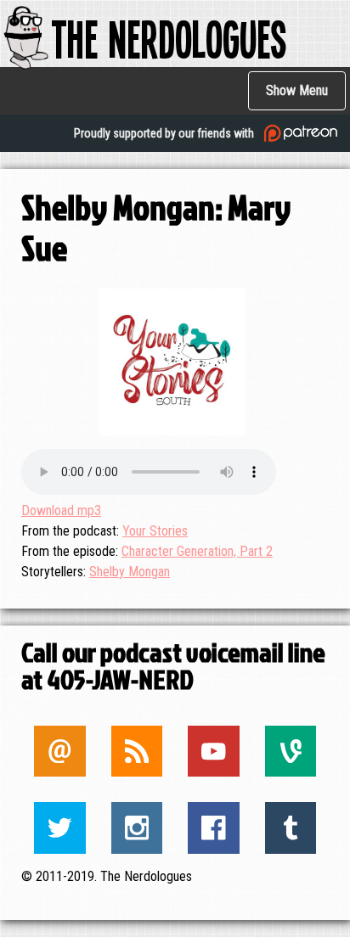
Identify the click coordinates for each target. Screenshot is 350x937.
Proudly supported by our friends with (165, 133)
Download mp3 (61, 510)
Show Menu (297, 90)
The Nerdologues (168, 38)
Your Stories (155, 531)
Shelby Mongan (129, 572)
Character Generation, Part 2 (197, 551)
